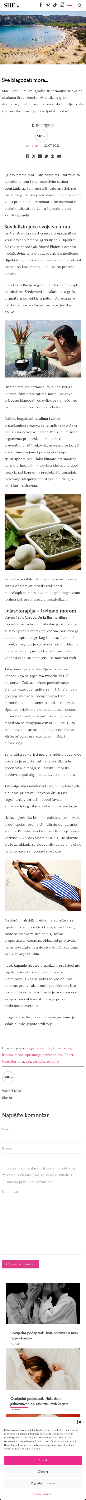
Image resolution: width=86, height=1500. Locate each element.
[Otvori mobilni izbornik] (69, 5)
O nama (37, 1494)
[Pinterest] (52, 156)
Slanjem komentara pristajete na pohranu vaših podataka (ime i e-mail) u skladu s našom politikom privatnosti (41, 1175)
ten (28, 1061)
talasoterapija (13, 1061)
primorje (49, 1055)
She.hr (37, 145)
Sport (68, 1055)
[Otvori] (80, 5)
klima (57, 1048)
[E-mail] (59, 156)
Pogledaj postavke (43, 1483)
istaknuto (43, 1048)
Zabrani (43, 1472)
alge (30, 1048)
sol (60, 1055)
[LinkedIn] (40, 156)
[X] (33, 156)
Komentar (11, 1191)
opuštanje (33, 1055)
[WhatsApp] (46, 156)
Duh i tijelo (43, 125)
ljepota (7, 1055)
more (19, 1055)
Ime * (6, 1129)
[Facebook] (27, 156)
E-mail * (8, 1149)
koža (67, 1048)
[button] (80, 1422)
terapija (39, 1061)
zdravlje (53, 1061)
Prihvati (43, 1460)
